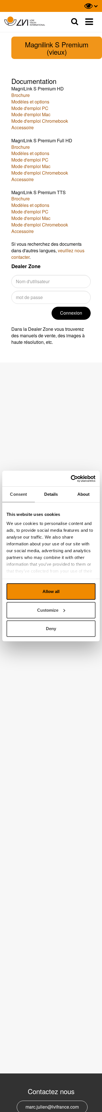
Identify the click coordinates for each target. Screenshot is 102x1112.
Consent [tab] (18, 494)
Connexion (71, 313)
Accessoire (22, 127)
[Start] (24, 21)
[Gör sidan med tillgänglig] (91, 5)
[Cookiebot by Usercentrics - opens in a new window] (71, 478)
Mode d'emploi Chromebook (39, 121)
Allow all (51, 591)
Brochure (20, 95)
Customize (47, 609)
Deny (51, 628)
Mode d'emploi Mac (30, 114)
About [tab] (83, 494)
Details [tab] (51, 494)
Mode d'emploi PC (29, 108)
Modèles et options (30, 101)
